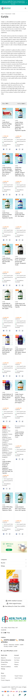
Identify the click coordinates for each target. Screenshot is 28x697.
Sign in (13, 695)
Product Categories (5, 680)
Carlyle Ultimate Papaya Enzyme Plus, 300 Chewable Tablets (7, 260)
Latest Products (18, 678)
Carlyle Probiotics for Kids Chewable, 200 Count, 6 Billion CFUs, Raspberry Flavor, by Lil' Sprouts (7, 172)
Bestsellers (3, 676)
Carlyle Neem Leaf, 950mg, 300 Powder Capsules (20, 305)
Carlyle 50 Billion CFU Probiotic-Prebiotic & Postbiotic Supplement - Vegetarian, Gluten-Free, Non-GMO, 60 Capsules (7, 467)
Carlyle (3, 120)
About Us (3, 658)
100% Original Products (15, 603)
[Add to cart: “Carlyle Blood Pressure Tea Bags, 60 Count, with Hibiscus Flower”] (4, 149)
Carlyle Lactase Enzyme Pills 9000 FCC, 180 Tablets (19, 214)
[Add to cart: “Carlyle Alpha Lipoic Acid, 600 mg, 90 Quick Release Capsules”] (4, 376)
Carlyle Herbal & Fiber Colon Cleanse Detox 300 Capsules (20, 508)
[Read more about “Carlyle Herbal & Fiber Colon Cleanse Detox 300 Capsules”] (16, 534)
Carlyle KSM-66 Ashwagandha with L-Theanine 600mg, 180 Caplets (7, 306)
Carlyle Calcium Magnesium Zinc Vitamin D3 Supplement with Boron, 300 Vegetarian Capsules (20, 126)
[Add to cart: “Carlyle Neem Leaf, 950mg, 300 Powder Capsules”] (16, 331)
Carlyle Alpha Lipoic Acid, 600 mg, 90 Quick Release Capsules (7, 351)
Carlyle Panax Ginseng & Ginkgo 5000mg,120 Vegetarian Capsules (7, 215)
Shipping (16, 664)
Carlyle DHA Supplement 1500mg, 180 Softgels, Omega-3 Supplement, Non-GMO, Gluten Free (20, 172)
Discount (3, 678)
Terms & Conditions (6, 666)
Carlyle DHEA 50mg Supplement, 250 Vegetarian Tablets (7, 508)
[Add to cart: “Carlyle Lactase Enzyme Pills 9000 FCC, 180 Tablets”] (16, 240)
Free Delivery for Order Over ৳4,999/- (15, 606)
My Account (17, 658)
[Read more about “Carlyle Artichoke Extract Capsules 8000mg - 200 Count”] (16, 459)
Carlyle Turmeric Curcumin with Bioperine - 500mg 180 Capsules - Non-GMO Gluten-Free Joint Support (20, 398)
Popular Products (19, 676)
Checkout (16, 662)
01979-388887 (9, 640)
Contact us (3, 664)
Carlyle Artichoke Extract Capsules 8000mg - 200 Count (19, 434)
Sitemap (3, 669)
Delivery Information (6, 660)
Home (2, 13)
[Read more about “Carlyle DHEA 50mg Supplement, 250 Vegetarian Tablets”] (4, 534)
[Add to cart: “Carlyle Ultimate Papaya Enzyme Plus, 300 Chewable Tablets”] (4, 285)
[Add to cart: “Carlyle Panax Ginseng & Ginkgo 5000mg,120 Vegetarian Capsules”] (4, 240)
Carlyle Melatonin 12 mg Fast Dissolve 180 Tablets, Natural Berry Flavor (7, 396)
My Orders (16, 660)
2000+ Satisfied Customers (15, 601)
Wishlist (16, 666)
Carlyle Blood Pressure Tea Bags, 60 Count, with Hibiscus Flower (7, 124)
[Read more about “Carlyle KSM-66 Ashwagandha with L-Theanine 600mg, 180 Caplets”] (4, 330)
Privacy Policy (4, 662)
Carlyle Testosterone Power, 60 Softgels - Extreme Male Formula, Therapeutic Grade (20, 262)
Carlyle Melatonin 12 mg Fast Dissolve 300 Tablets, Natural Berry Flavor (20, 351)
